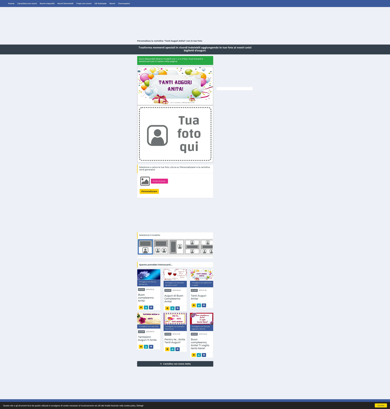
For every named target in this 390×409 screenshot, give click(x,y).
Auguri (141, 289)
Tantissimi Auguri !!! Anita (147, 338)
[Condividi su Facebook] (151, 307)
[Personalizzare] (141, 307)
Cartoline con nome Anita (177, 364)
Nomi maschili (47, 3)
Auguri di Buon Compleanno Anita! (173, 298)
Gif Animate (100, 3)
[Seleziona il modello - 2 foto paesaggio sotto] (161, 247)
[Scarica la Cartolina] (146, 307)
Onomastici (124, 3)
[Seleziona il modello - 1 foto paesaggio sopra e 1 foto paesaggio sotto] (192, 247)
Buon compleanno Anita (146, 297)
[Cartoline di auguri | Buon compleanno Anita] (148, 274)
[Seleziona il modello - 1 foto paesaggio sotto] (145, 247)
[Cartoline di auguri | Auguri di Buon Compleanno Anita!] (175, 275)
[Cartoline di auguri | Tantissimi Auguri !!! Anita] (148, 319)
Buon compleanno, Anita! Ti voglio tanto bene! (200, 344)
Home (11, 3)
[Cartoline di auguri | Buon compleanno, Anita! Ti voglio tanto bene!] (201, 319)
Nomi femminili (65, 3)
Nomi (112, 3)
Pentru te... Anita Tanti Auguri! (174, 341)
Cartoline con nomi (27, 3)
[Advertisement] (195, 23)
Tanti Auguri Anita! (198, 297)
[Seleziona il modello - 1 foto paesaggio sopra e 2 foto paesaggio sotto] (208, 247)
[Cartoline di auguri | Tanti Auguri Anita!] (201, 275)
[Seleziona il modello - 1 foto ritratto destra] (176, 247)
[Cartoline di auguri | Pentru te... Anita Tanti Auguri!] (175, 319)
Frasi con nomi (83, 3)
